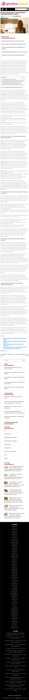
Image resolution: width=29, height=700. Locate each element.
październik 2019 (14, 627)
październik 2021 (14, 593)
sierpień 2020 (14, 615)
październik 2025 (14, 542)
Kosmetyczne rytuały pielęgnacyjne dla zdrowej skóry (15, 670)
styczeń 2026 (14, 537)
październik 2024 (14, 556)
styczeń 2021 (14, 607)
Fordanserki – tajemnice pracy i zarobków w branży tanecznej (15, 659)
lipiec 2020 (14, 616)
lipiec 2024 (14, 559)
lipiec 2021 (14, 597)
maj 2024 (14, 562)
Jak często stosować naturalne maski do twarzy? (11, 83)
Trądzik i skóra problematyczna (10, 451)
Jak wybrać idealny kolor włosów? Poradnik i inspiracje (13, 55)
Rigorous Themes (23, 697)
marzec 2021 (14, 604)
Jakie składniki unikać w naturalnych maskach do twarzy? (12, 84)
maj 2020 (14, 619)
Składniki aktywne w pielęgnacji (10, 440)
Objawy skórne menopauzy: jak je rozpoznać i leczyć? (13, 41)
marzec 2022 (14, 585)
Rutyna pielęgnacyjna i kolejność (10, 437)
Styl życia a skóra (7, 447)
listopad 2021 (14, 591)
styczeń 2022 (14, 588)
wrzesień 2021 (14, 594)
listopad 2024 (14, 555)
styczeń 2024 (14, 566)
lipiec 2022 (14, 578)
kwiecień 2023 (14, 569)
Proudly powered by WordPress (8, 697)
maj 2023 (14, 567)
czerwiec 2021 (14, 599)
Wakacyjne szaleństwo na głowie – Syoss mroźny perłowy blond (15, 678)
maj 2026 (14, 531)
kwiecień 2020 (14, 621)
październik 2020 (14, 612)
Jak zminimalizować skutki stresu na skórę (15, 648)
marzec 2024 (14, 564)
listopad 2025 (14, 540)
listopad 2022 (14, 575)
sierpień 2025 (14, 545)
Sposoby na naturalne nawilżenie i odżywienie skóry (15, 666)
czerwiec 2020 (14, 618)
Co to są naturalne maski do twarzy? (8, 79)
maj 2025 (14, 550)
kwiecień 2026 (14, 532)
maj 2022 (14, 581)
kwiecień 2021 (14, 602)
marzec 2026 (14, 534)
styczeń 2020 (14, 626)
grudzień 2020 (14, 608)
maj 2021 (14, 600)
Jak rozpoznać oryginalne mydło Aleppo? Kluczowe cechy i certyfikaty (15, 686)
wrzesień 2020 (14, 613)
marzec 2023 (14, 570)
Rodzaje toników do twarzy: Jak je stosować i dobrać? (15, 689)
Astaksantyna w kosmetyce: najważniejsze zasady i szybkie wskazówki (15, 651)
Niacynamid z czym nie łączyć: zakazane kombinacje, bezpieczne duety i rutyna (15, 634)
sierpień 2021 (14, 596)
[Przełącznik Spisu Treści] (22, 77)
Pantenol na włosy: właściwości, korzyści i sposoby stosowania (15, 663)
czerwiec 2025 (14, 548)
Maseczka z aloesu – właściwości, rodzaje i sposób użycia (14, 44)
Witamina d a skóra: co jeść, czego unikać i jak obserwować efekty (15, 645)
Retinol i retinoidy (7, 433)
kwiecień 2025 (14, 551)
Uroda (6, 350)
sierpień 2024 (14, 558)
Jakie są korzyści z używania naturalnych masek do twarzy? (13, 80)
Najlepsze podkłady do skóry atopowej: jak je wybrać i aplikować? (15, 641)
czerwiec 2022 (14, 580)
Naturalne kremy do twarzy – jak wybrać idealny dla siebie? (15, 637)
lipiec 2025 (14, 547)
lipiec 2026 (14, 528)
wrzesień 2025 (14, 543)
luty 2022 (14, 586)
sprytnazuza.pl (17, 16)
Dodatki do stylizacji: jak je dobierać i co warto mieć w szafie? (14, 51)
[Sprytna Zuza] (3, 9)
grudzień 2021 (14, 589)
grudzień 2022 (14, 574)
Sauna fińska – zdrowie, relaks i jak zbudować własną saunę (15, 655)
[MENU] (6, 9)
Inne (5, 430)
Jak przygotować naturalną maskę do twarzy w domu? (12, 81)
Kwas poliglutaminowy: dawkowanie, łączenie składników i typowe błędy (15, 682)
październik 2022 (14, 577)
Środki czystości (7, 444)
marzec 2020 (14, 623)
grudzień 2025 (14, 539)
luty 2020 (14, 624)
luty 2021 (14, 605)
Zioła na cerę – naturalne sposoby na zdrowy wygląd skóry (15, 674)
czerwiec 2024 (14, 561)
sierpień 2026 (14, 526)
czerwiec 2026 (14, 529)
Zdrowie (5, 458)
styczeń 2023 (14, 572)
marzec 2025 (14, 553)
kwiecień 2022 (14, 583)
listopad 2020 (14, 610)
